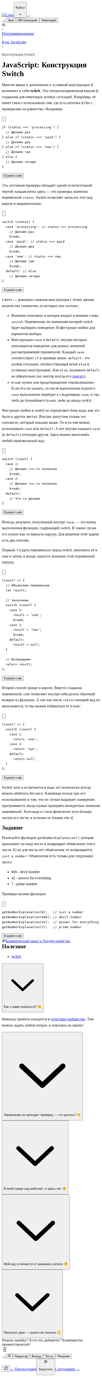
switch (16, 956)
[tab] (11, 20)
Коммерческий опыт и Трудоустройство (37, 941)
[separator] (51, 1350)
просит (78, 376)
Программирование (18, 34)
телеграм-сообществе (68, 1019)
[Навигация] (4, 21)
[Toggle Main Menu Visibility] (28, 16)
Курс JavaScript (14, 42)
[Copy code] (4, 119)
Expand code (13, 175)
